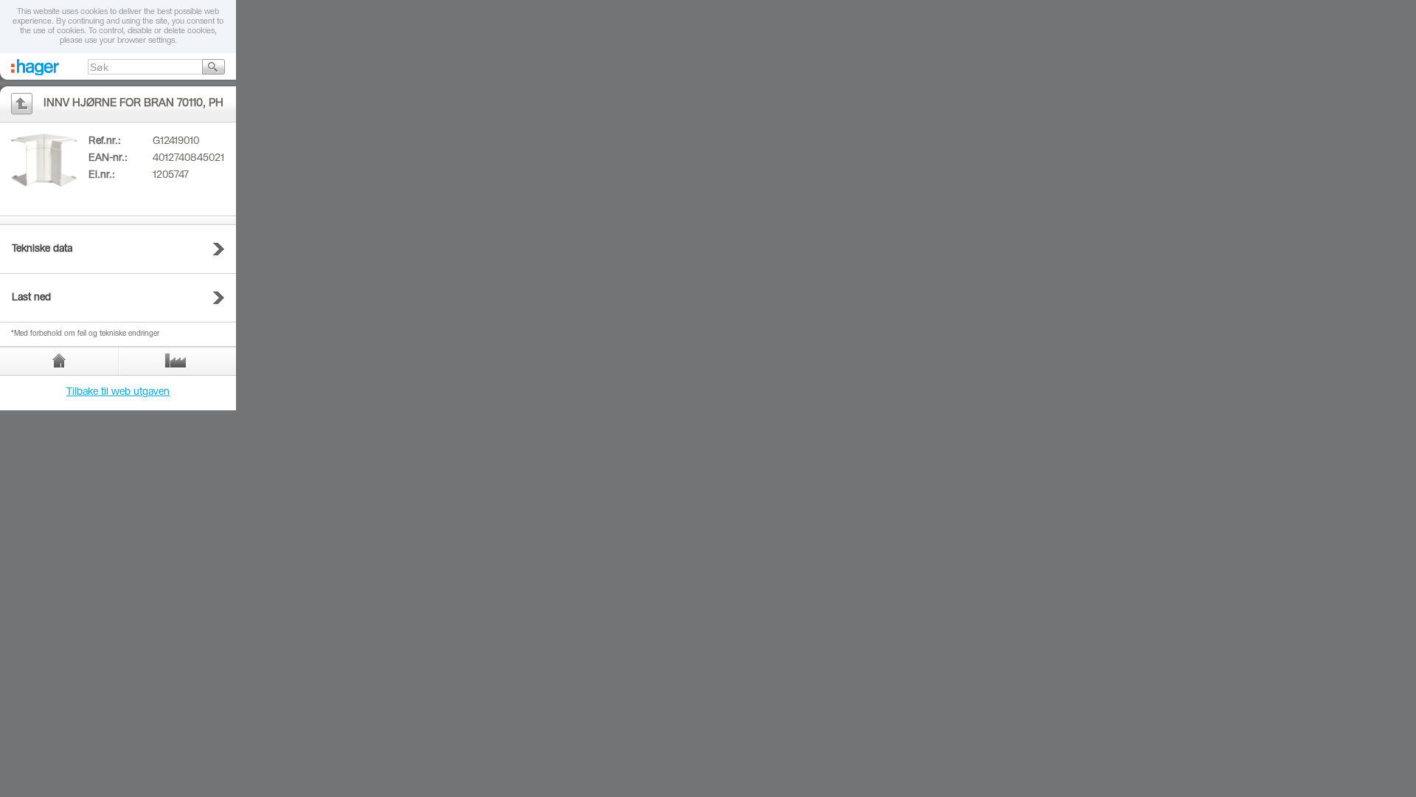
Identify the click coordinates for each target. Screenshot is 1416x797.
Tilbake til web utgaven (118, 392)
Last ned (31, 298)
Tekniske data (42, 249)
